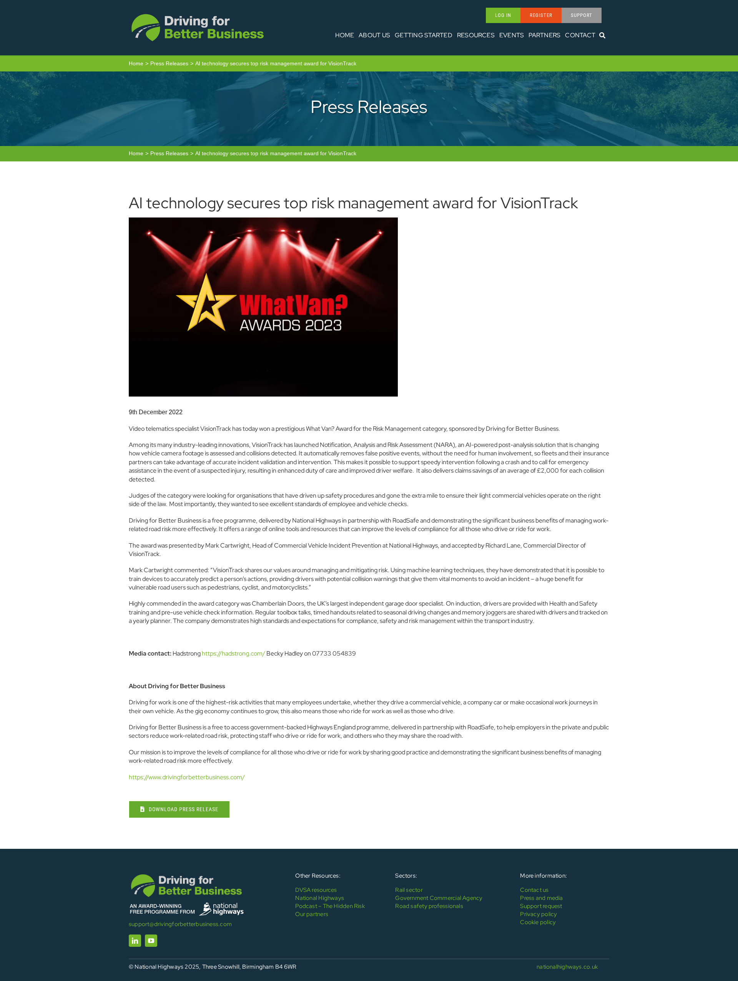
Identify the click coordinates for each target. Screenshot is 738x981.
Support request (541, 906)
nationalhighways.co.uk (567, 967)
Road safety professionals (429, 906)
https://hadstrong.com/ (233, 653)
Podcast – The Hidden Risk (330, 906)
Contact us (534, 890)
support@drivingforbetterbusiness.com (180, 924)
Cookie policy (538, 922)
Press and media (541, 898)
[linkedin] (135, 941)
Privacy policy (538, 914)
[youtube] (151, 941)
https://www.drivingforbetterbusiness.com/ (187, 777)
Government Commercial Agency (438, 898)
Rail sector (408, 890)
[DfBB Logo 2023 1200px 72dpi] (197, 14)
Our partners (311, 914)
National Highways (319, 898)
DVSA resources (316, 890)
